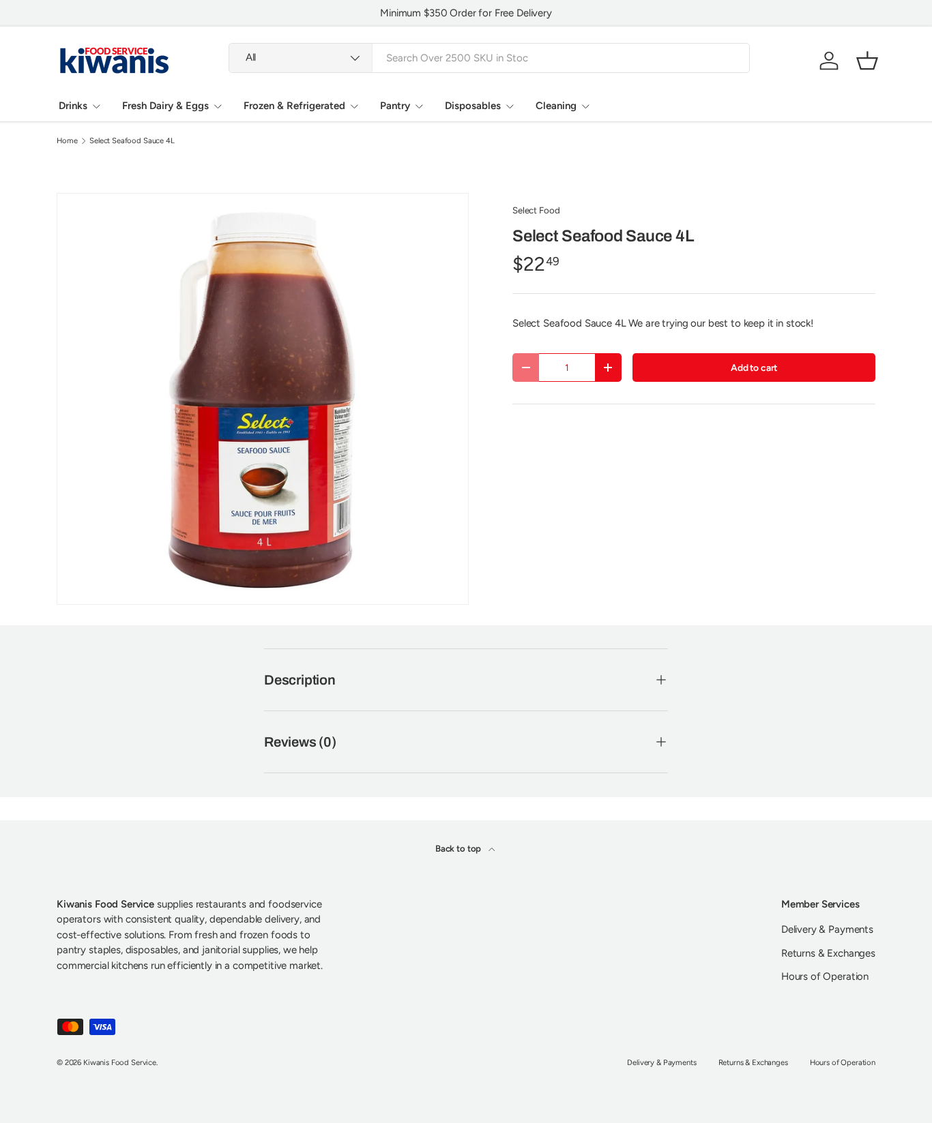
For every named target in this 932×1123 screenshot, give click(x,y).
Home (67, 141)
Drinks (73, 106)
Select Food (535, 210)
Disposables (473, 106)
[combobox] (489, 58)
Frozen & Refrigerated (294, 106)
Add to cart (754, 367)
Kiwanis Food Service (119, 1062)
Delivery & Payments (827, 929)
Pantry (395, 106)
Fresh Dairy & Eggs (165, 106)
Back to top (459, 848)
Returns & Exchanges (828, 953)
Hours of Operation (825, 976)
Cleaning (556, 106)
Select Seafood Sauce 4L (132, 141)
